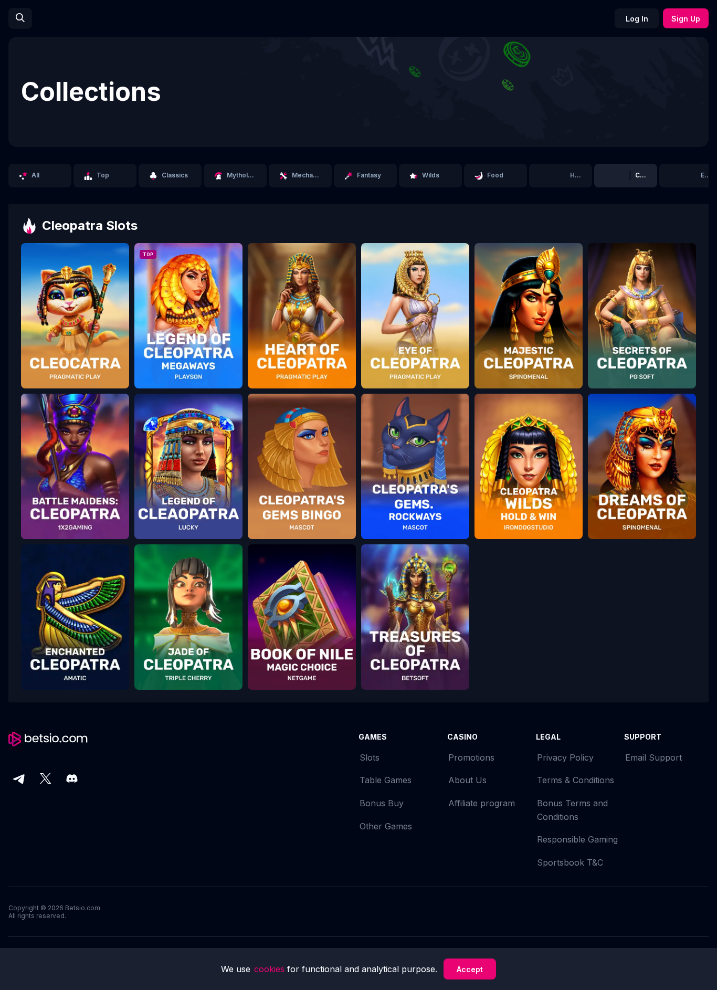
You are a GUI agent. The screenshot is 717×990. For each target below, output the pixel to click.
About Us (467, 780)
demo (75, 323)
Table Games (386, 780)
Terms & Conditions (575, 780)
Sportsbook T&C (570, 862)
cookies (270, 969)
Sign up (685, 18)
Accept (470, 969)
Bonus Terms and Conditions (572, 810)
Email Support (653, 757)
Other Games (386, 826)
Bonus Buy (382, 803)
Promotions (471, 757)
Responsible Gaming (577, 839)
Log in (637, 18)
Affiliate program (481, 803)
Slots (369, 757)
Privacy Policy (565, 757)
